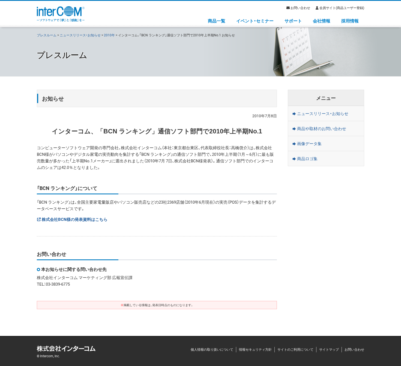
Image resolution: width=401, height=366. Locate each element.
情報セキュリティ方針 (255, 349)
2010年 (109, 35)
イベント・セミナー (255, 20)
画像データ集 (309, 143)
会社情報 (321, 20)
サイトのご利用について (295, 349)
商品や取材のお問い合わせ (321, 128)
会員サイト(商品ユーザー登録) (341, 7)
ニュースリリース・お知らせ (80, 35)
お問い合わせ (300, 7)
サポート (293, 20)
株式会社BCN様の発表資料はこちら (74, 219)
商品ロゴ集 (307, 159)
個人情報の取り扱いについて (212, 349)
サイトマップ (329, 349)
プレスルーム (46, 35)
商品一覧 (216, 20)
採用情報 (350, 20)
